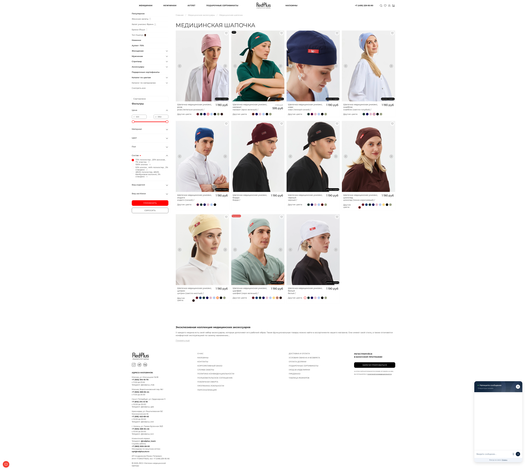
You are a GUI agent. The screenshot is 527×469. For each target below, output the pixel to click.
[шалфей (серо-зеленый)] (218, 114)
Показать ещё (183, 340)
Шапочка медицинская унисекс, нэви (305, 105)
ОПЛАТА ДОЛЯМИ (297, 362)
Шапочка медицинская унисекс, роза (194, 105)
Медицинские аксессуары (201, 15)
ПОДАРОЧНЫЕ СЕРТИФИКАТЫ (222, 5)
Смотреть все (139, 88)
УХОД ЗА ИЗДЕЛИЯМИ (299, 370)
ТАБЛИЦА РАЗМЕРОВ (299, 378)
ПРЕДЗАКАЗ (294, 374)
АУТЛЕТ (191, 5)
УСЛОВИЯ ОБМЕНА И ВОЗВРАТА (304, 358)
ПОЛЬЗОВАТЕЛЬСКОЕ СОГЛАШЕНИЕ (215, 378)
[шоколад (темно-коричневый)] (221, 114)
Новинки (136, 40)
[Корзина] (393, 5)
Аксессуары (138, 67)
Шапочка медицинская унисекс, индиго (194, 196)
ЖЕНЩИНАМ (145, 5)
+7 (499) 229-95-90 (364, 5)
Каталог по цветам (141, 77)
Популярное (138, 13)
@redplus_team (148, 441)
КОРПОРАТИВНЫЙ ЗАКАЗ (209, 366)
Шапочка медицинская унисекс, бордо (250, 196)
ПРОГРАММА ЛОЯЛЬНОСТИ (210, 386)
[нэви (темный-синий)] (204, 114)
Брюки (139, 29)
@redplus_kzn (147, 434)
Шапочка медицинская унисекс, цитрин (194, 289)
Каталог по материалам (144, 83)
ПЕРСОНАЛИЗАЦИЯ (207, 390)
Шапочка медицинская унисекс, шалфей (250, 289)
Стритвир (137, 61)
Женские (140, 19)
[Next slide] (225, 66)
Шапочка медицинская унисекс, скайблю (360, 105)
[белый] (194, 114)
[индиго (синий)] (197, 204)
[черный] (215, 114)
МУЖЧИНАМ (169, 5)
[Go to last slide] (180, 66)
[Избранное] (385, 5)
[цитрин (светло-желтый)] (383, 204)
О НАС (200, 354)
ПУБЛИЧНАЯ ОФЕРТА (207, 382)
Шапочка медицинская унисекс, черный (305, 196)
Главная (179, 15)
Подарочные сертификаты (146, 72)
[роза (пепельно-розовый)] (208, 114)
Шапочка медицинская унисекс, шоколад (360, 196)
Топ (138, 35)
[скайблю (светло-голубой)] (211, 114)
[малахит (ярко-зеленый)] (201, 114)
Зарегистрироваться (374, 365)
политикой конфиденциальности (379, 374)
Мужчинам (137, 56)
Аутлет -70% (138, 45)
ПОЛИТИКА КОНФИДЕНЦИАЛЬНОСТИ (215, 374)
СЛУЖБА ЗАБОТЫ (205, 370)
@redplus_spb (147, 407)
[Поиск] (381, 5)
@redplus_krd (147, 422)
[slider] (133, 122)
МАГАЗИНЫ (291, 5)
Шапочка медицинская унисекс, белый (305, 289)
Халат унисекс (143, 24)
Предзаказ (258, 238)
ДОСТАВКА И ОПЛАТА (299, 354)
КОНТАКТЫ (202, 362)
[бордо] (197, 114)
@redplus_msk (147, 385)
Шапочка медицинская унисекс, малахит (250, 105)
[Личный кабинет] (389, 5)
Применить (150, 203)
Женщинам (138, 51)
